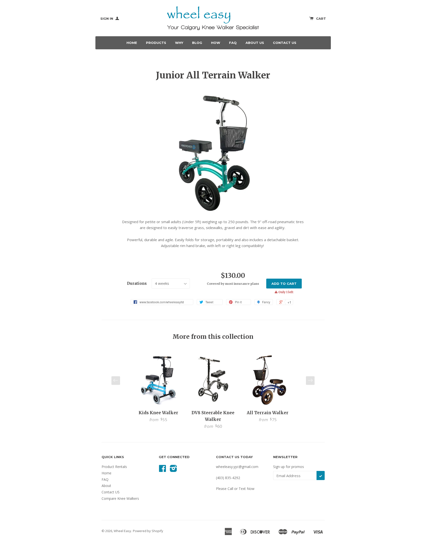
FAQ (233, 43)
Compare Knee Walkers (120, 498)
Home (131, 43)
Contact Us (284, 43)
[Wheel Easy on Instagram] (173, 470)
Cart (321, 18)
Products (156, 43)
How (215, 43)
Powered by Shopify (148, 531)
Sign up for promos (288, 466)
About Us (255, 43)
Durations (137, 283)
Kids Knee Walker (158, 412)
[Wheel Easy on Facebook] (162, 470)
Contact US (111, 492)
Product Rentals (114, 466)
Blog (197, 43)
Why (179, 43)
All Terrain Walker (267, 412)
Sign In (107, 18)
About (106, 485)
